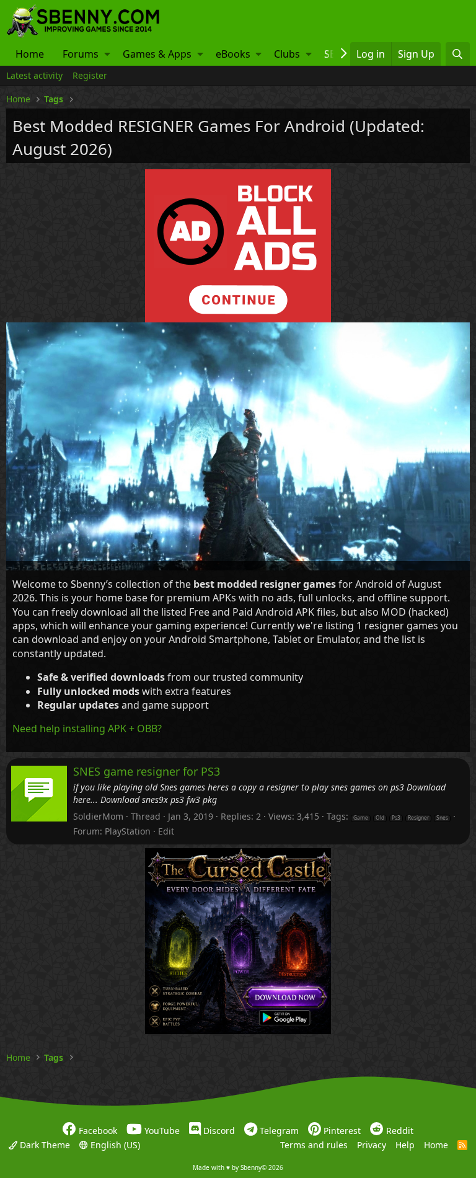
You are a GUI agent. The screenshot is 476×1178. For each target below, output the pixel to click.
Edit (166, 831)
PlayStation (128, 831)
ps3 (396, 818)
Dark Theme (43, 1144)
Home (29, 54)
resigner (418, 818)
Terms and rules (314, 1144)
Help (405, 1144)
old (380, 818)
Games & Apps (157, 54)
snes (442, 818)
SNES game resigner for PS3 (146, 771)
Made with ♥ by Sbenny (238, 1167)
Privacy (371, 1144)
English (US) (114, 1144)
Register (90, 75)
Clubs (287, 54)
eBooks (233, 54)
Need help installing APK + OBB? (87, 728)
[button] (107, 54)
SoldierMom (98, 816)
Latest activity (34, 75)
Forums (81, 54)
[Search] (458, 54)
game (360, 818)
